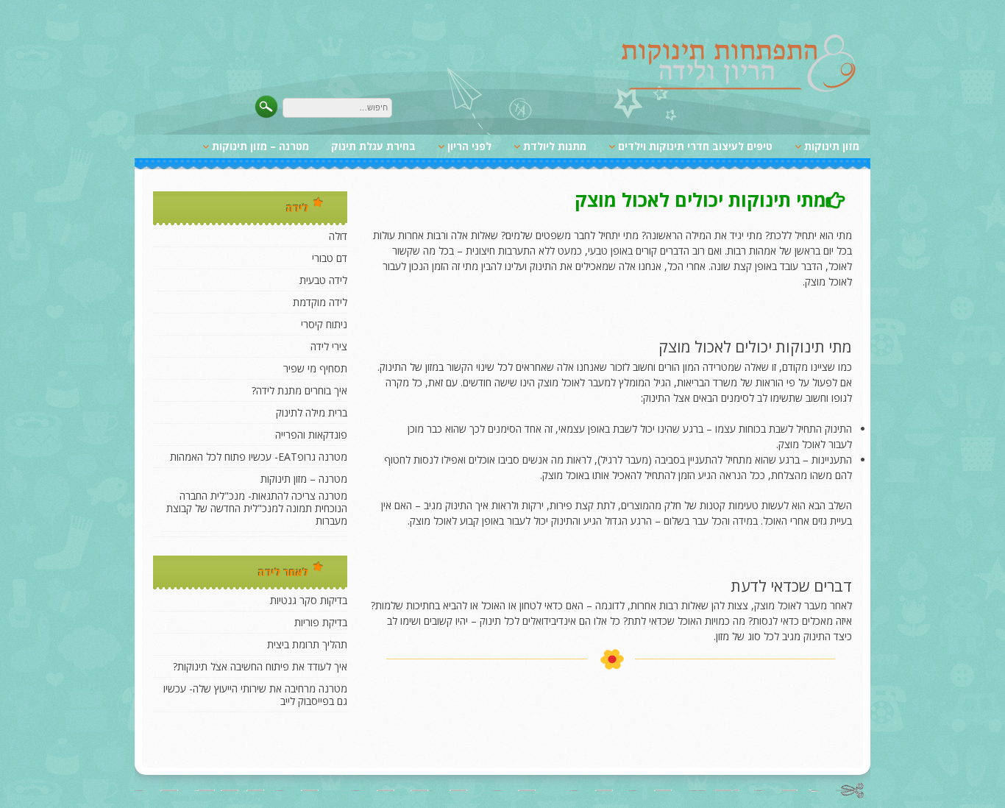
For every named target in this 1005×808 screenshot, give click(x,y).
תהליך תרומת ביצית (307, 644)
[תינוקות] (738, 89)
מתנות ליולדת (554, 146)
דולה (338, 236)
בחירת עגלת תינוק (373, 146)
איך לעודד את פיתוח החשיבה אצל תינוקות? (260, 666)
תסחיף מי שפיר (315, 368)
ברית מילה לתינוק (311, 412)
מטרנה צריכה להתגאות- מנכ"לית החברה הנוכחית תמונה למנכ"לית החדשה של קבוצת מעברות (256, 508)
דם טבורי (329, 258)
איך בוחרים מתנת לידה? (299, 390)
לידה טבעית (323, 280)
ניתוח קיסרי (324, 324)
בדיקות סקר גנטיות (308, 600)
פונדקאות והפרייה (311, 435)
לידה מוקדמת (320, 302)
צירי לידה (328, 346)
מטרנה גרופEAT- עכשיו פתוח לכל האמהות (258, 457)
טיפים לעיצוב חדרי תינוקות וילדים (695, 146)
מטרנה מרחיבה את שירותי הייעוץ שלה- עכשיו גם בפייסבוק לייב (255, 694)
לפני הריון (469, 146)
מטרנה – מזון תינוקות (260, 146)
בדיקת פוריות (320, 622)
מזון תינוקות (831, 146)
